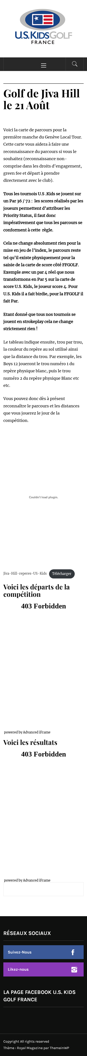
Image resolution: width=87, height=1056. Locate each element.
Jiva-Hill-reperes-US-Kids (25, 574)
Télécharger (61, 574)
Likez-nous (18, 969)
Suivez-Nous (20, 952)
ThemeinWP (59, 1048)
